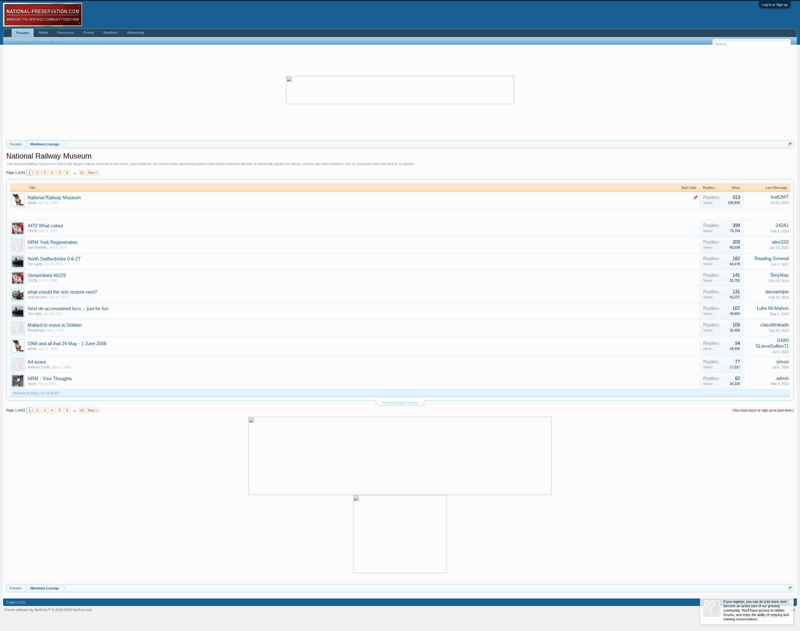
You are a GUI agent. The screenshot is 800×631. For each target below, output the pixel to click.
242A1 (782, 225)
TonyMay (779, 275)
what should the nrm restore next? (62, 292)
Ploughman (36, 330)
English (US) (15, 602)
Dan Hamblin (37, 247)
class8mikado (774, 324)
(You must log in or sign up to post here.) (763, 410)
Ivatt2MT (780, 196)
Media (43, 32)
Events (88, 32)
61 (82, 172)
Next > (93, 172)
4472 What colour (45, 225)
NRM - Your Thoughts (50, 378)
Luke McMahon (773, 308)
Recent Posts (49, 41)
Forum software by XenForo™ (48, 610)
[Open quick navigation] (790, 144)
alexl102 (780, 242)
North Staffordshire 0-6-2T (54, 258)
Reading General (771, 258)
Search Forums (20, 41)
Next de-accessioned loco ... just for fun (68, 308)
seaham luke (37, 297)
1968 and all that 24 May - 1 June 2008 (67, 343)
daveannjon (777, 291)
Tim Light (34, 264)
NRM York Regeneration (53, 242)
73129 (32, 231)
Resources (65, 32)
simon (782, 361)
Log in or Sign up (775, 5)
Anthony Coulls (39, 367)
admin (32, 202)
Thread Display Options (400, 403)
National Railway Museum (54, 197)
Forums (22, 33)
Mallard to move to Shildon (55, 325)
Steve (32, 384)
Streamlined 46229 (47, 275)
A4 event (37, 362)
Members (110, 32)
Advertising (135, 32)
